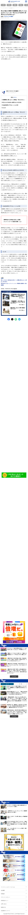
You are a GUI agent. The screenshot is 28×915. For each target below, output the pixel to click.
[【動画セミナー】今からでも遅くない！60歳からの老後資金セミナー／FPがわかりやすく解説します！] (14, 655)
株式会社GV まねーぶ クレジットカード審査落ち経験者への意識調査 (14, 284)
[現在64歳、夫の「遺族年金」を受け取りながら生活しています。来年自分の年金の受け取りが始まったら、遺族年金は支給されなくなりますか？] (4, 706)
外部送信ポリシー (4, 900)
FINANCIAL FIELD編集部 (8, 16)
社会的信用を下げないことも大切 (10, 105)
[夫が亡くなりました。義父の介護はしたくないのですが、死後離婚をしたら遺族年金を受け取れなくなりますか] (4, 688)
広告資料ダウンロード (5, 910)
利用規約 (3, 893)
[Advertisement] (14, 75)
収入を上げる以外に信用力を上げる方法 (11, 102)
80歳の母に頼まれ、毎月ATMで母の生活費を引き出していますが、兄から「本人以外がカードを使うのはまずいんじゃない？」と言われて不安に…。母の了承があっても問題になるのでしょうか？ (17, 712)
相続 (15, 4)
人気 (3, 4)
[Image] (14, 475)
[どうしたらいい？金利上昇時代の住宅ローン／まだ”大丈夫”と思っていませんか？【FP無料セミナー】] (14, 650)
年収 (9, 4)
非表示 (14, 97)
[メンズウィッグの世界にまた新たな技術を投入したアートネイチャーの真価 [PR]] (14, 808)
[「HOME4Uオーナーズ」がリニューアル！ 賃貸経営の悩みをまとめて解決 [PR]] (14, 813)
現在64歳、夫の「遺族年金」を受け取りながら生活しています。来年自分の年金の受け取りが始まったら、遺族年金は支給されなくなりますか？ (17, 706)
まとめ (4, 107)
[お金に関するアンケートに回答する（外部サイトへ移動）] (14, 842)
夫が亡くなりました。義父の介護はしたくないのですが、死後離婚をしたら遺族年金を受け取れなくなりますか (17, 687)
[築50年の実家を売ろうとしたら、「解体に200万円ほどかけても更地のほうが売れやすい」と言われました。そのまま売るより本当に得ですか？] (4, 693)
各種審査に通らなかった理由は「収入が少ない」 (13, 99)
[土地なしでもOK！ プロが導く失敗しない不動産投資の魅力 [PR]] (14, 818)
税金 (21, 4)
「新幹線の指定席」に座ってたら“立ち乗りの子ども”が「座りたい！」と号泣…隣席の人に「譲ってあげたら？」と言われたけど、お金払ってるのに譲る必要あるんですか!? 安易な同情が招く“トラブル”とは (17, 699)
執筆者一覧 (3, 907)
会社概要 (3, 890)
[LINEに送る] (16, 319)
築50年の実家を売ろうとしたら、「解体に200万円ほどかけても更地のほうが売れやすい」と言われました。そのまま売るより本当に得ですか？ (17, 693)
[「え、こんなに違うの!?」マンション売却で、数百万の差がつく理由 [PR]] (14, 831)
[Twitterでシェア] (12, 319)
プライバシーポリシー (5, 897)
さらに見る (14, 676)
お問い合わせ (3, 903)
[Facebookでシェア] (8, 319)
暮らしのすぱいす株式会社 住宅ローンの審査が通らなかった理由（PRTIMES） (14, 281)
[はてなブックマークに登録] (19, 319)
